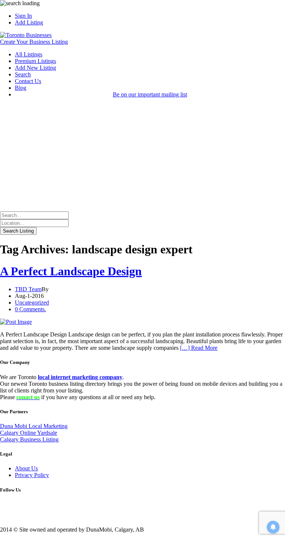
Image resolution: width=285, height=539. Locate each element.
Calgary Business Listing (29, 439)
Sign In (23, 16)
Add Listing (29, 22)
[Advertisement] (142, 156)
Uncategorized (32, 302)
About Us (26, 468)
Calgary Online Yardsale (28, 433)
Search (23, 74)
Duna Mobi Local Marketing (34, 426)
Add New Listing (35, 68)
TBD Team (28, 289)
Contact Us (28, 81)
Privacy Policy (32, 475)
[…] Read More (198, 348)
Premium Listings (35, 61)
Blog (20, 88)
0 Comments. (30, 309)
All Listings (28, 54)
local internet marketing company (80, 377)
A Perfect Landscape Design (71, 271)
